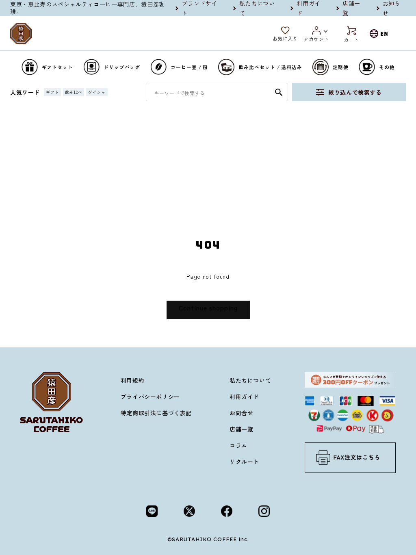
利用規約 (132, 380)
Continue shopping (208, 308)
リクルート (244, 461)
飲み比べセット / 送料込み (270, 66)
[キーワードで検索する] (279, 92)
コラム (238, 445)
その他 (387, 66)
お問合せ (241, 413)
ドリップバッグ (122, 66)
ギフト (52, 92)
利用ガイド (244, 396)
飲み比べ (73, 92)
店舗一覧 (241, 429)
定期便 (341, 66)
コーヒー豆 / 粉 (189, 66)
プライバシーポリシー (150, 396)
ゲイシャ (96, 92)
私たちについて (250, 380)
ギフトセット (57, 66)
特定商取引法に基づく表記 (156, 413)
